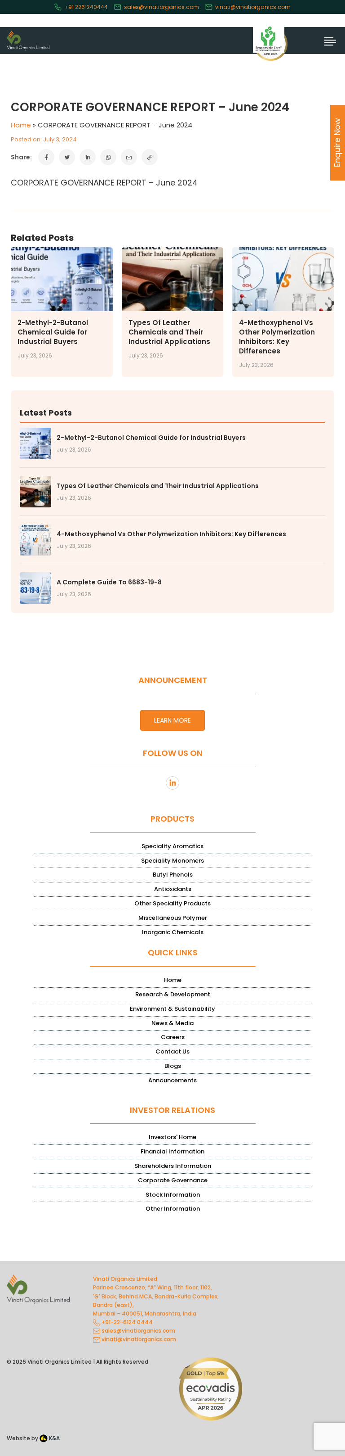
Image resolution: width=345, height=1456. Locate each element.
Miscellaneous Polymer (172, 917)
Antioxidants (172, 889)
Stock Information (173, 1194)
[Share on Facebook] (46, 157)
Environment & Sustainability (172, 1008)
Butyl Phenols (173, 874)
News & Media (172, 1023)
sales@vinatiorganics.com (161, 7)
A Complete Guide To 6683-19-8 (109, 582)
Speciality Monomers (172, 860)
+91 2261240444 (86, 7)
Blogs (172, 1066)
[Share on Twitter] (67, 157)
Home (21, 125)
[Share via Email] (129, 157)
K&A (54, 1438)
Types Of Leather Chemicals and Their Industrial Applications (169, 332)
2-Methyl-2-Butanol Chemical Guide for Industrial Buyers (53, 332)
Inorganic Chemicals (172, 932)
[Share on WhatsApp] (108, 157)
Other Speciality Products (172, 903)
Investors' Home (172, 1137)
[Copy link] (150, 157)
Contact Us (172, 1051)
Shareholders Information (172, 1166)
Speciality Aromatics (172, 846)
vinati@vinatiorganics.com (253, 7)
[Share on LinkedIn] (88, 157)
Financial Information (172, 1151)
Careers (173, 1037)
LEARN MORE (172, 720)
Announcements (172, 1080)
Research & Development (172, 994)
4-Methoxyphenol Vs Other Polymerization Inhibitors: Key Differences (277, 337)
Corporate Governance (173, 1180)
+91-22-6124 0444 (126, 1322)
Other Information (173, 1208)
